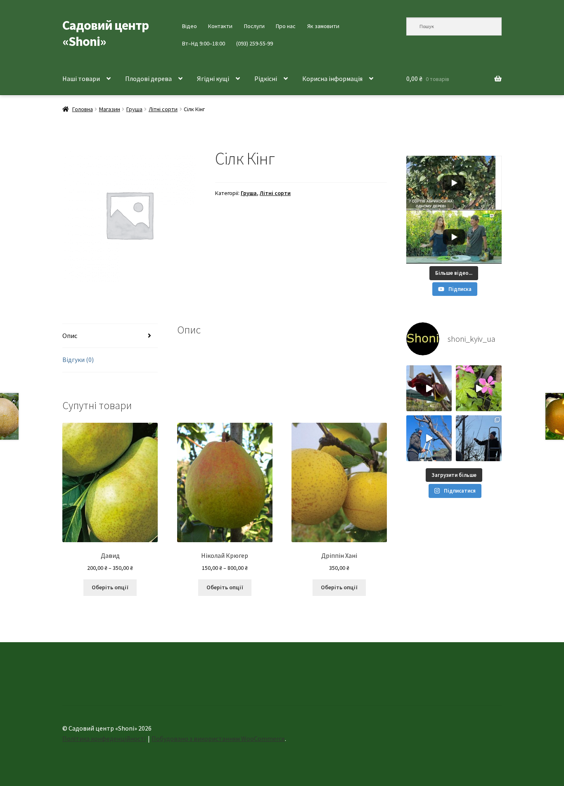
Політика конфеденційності (104, 738)
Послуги (254, 26)
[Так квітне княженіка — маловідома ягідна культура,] (479, 388)
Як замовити (323, 26)
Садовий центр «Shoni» (105, 33)
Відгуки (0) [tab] (78, 359)
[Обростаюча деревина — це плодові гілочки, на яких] (429, 438)
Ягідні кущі (213, 78)
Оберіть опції (110, 587)
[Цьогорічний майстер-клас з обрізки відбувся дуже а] (479, 438)
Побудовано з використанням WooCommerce (218, 738)
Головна (82, 109)
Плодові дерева (148, 78)
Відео (189, 26)
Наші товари (81, 78)
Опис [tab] (69, 335)
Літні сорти (163, 109)
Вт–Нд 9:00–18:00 (203, 43)
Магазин (109, 109)
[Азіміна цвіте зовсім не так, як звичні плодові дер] (429, 388)
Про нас (286, 26)
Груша (134, 109)
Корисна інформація (332, 78)
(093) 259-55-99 (254, 43)
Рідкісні (265, 78)
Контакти (220, 26)
